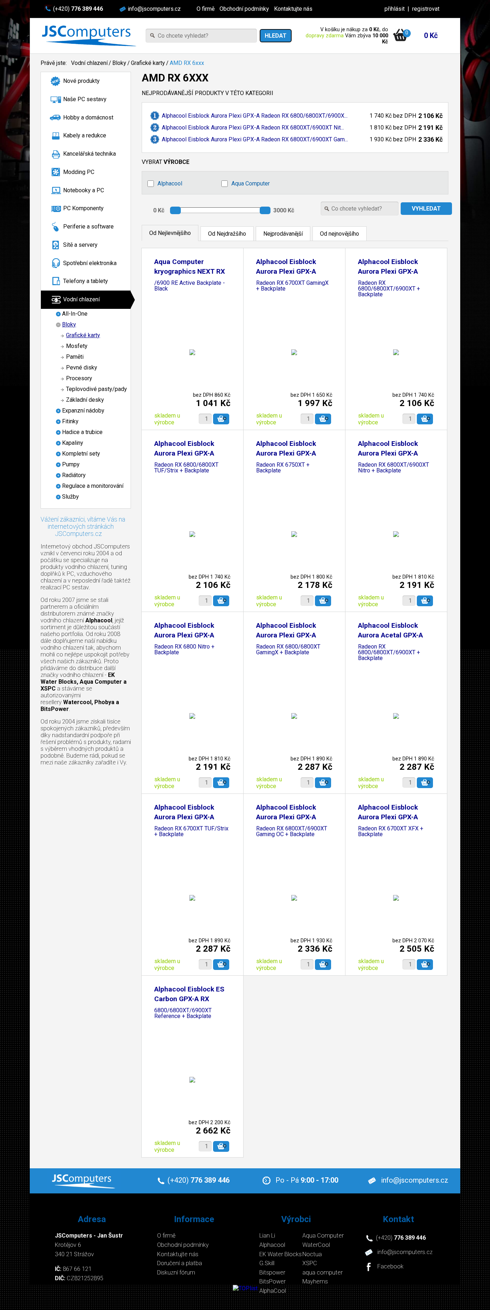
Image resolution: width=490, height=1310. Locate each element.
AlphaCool (272, 1290)
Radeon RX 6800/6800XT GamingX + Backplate (288, 650)
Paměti (75, 356)
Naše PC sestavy (85, 99)
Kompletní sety (81, 453)
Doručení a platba (179, 1263)
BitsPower (272, 1281)
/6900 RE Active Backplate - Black (189, 286)
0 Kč (431, 35)
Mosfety (77, 346)
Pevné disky (81, 367)
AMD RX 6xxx (187, 63)
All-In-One (75, 313)
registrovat (425, 8)
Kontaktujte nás (293, 8)
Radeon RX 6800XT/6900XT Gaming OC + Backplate (291, 832)
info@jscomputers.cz (154, 8)
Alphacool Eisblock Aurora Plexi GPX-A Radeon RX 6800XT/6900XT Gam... (255, 139)
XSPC (309, 1263)
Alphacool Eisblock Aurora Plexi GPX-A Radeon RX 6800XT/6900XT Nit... (253, 127)
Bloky (119, 63)
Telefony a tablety (85, 281)
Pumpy (71, 464)
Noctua (312, 1254)
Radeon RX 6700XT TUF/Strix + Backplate (191, 832)
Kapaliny (72, 442)
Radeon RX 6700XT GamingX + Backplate (292, 286)
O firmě (206, 8)
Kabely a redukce (84, 135)
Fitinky (70, 421)
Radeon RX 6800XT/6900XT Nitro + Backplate (393, 468)
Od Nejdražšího (227, 233)
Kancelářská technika (89, 153)
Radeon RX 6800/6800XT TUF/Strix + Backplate (186, 468)
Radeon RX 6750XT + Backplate (283, 468)
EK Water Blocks (280, 1254)
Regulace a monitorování (92, 485)
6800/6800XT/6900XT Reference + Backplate (183, 1013)
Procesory (79, 378)
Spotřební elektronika (90, 263)
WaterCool (316, 1244)
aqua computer (322, 1272)
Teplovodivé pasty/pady (96, 389)
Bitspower (272, 1272)
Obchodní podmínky (244, 8)
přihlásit (395, 8)
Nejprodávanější (283, 233)
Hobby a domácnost (88, 117)
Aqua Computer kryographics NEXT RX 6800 (189, 271)
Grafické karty (148, 63)
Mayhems (315, 1281)
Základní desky (85, 399)
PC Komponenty (83, 208)
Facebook (390, 1266)
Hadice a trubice (82, 432)
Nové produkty (81, 80)
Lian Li (267, 1235)
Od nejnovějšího (339, 233)
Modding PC (78, 172)
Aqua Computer (250, 183)
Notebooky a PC (83, 190)
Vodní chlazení (89, 63)
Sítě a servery (80, 244)
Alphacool (169, 183)
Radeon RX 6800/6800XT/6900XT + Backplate (389, 289)
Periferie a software (88, 226)
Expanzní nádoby (83, 410)
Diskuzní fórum (176, 1272)
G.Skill (266, 1263)
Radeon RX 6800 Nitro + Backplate (184, 650)
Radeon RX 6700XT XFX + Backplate (390, 832)
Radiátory (74, 475)
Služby (70, 496)
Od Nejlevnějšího (170, 233)
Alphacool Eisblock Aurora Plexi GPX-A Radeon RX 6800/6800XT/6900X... (255, 115)
